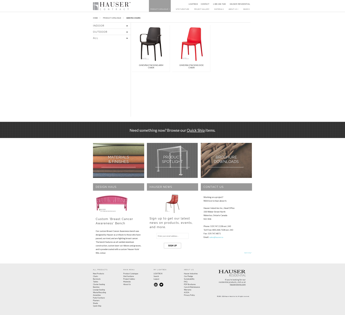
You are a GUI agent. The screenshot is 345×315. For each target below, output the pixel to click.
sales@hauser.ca (216, 237)
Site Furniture (182, 9)
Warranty (187, 290)
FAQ (185, 282)
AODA (186, 292)
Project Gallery (201, 9)
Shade (95, 303)
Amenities (97, 295)
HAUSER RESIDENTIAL (240, 4)
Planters (96, 300)
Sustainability (189, 279)
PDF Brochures (190, 284)
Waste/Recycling (99, 292)
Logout (156, 279)
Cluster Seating (99, 284)
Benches (96, 287)
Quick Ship (196, 130)
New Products (98, 273)
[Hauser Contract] (112, 6)
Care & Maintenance (192, 287)
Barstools (97, 279)
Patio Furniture (99, 298)
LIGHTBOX (193, 4)
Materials (218, 9)
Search (156, 276)
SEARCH (246, 9)
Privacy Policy (189, 295)
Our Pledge (188, 276)
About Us (233, 9)
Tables (95, 282)
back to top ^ (248, 253)
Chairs (95, 276)
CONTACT (204, 4)
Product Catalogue (130, 273)
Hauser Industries (191, 273)
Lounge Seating (99, 290)
